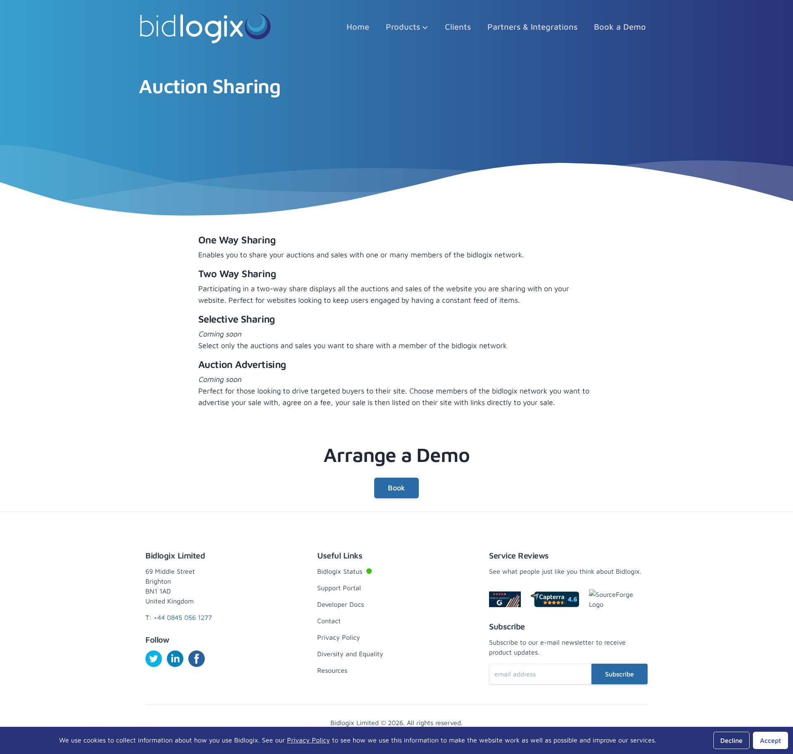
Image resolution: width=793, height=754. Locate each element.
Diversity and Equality (350, 653)
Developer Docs (340, 604)
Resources (332, 670)
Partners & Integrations (532, 26)
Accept (770, 740)
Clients (458, 26)
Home (358, 26)
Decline (731, 740)
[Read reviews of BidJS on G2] (505, 599)
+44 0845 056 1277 (183, 617)
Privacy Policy (338, 637)
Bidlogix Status (355, 570)
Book (396, 487)
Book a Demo (620, 26)
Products (403, 26)
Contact (329, 620)
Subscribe (619, 674)
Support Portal (339, 587)
